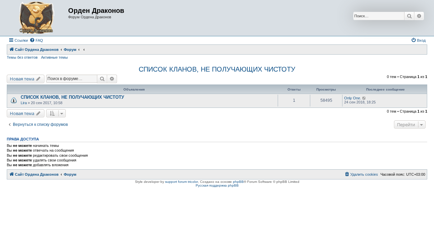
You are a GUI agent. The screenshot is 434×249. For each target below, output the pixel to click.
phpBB (238, 182)
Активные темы (54, 57)
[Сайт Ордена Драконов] (38, 18)
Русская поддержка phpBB (217, 185)
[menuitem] (36, 40)
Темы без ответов (22, 57)
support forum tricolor (181, 182)
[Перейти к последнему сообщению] (364, 98)
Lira (24, 103)
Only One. (352, 98)
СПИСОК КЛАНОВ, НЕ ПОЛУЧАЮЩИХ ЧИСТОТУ (217, 69)
